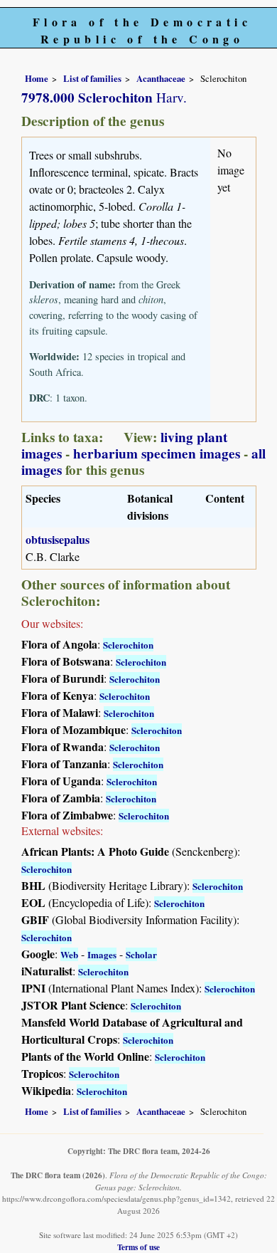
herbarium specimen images (156, 453)
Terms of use (138, 1247)
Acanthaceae (160, 78)
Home (36, 78)
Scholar (141, 954)
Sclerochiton (128, 644)
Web (69, 954)
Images (101, 954)
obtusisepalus (57, 539)
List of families (92, 78)
